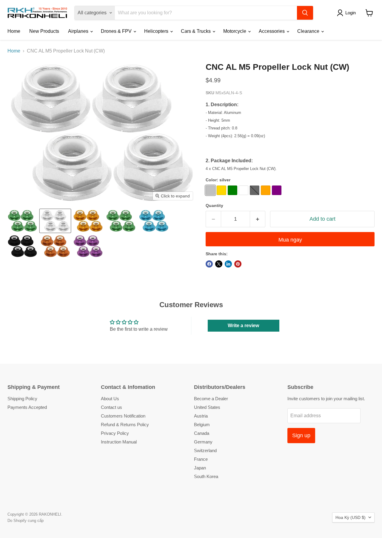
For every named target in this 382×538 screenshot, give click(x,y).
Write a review (243, 325)
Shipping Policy (22, 398)
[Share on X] (218, 264)
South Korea (206, 476)
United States (207, 407)
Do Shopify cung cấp (25, 520)
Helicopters (157, 31)
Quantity (214, 205)
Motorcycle (235, 31)
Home (13, 31)
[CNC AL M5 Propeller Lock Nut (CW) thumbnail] (22, 221)
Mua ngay (290, 240)
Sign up (301, 435)
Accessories (272, 31)
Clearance (309, 31)
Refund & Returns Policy (125, 424)
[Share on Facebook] (209, 264)
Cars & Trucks (196, 31)
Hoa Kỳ (350, 517)
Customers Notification (123, 415)
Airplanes (79, 31)
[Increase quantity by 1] (257, 219)
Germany (203, 441)
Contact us (111, 407)
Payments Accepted (27, 407)
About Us (110, 398)
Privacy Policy (115, 433)
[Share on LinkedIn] (228, 264)
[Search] (305, 13)
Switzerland (205, 450)
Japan (200, 467)
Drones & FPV (117, 31)
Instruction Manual (119, 441)
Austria (201, 415)
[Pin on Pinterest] (237, 264)
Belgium (202, 424)
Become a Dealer (211, 398)
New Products (44, 31)
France (201, 459)
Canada (201, 433)
